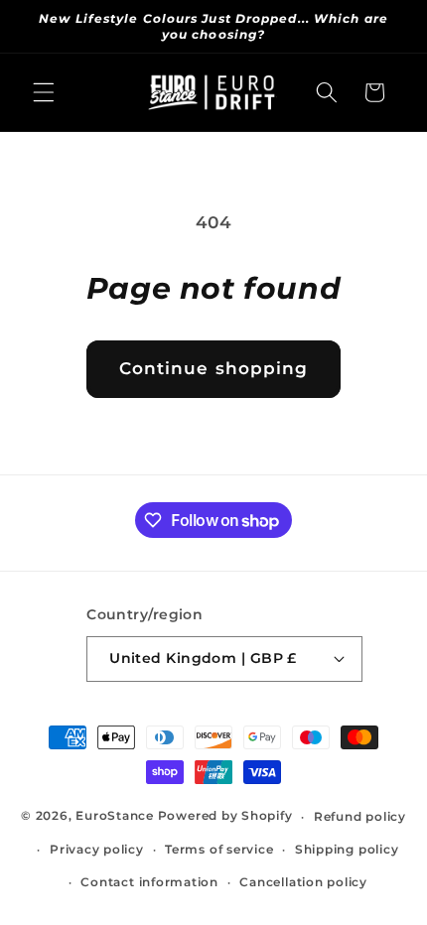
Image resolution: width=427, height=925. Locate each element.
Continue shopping (214, 368)
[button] (44, 92)
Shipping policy (347, 849)
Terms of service (219, 849)
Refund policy (360, 816)
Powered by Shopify (225, 816)
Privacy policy (97, 849)
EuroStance (114, 816)
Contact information (149, 881)
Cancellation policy (303, 881)
